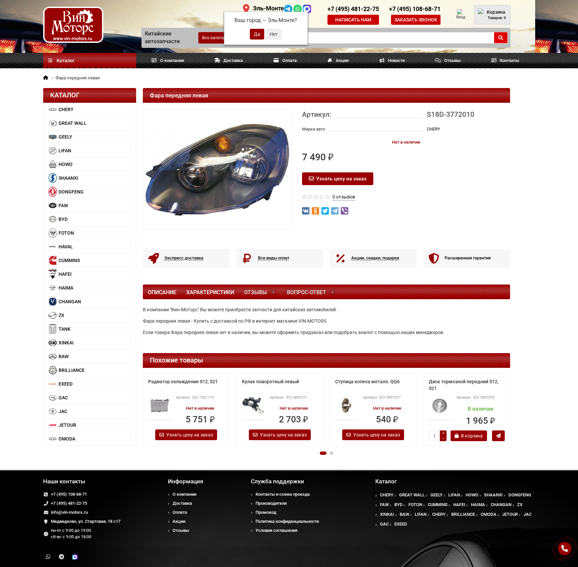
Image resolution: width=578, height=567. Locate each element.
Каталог (386, 481)
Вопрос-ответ (310, 292)
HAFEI (65, 274)
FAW (63, 205)
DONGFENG (71, 191)
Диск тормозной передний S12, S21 (463, 385)
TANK (65, 329)
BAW (64, 356)
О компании (172, 60)
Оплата (289, 60)
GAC (63, 397)
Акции (342, 60)
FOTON (66, 233)
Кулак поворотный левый (270, 381)
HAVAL (66, 246)
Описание (162, 292)
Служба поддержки (277, 481)
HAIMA (66, 288)
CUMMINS (69, 260)
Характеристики (210, 292)
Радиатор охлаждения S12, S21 (183, 381)
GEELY (65, 137)
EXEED (66, 384)
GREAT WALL (73, 123)
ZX (61, 315)
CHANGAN (70, 301)
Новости (396, 60)
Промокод (266, 512)
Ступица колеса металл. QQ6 (367, 381)
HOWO (66, 164)
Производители (271, 503)
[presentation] (143, 409)
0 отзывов (343, 196)
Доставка (233, 60)
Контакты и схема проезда (283, 494)
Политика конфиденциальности (287, 521)
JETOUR (67, 425)
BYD (63, 219)
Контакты (509, 60)
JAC (63, 411)
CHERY (66, 109)
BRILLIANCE (72, 370)
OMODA (67, 438)
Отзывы (452, 60)
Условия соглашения (276, 530)
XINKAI (66, 342)
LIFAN (65, 150)
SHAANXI (68, 178)
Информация (185, 481)
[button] (323, 453)
